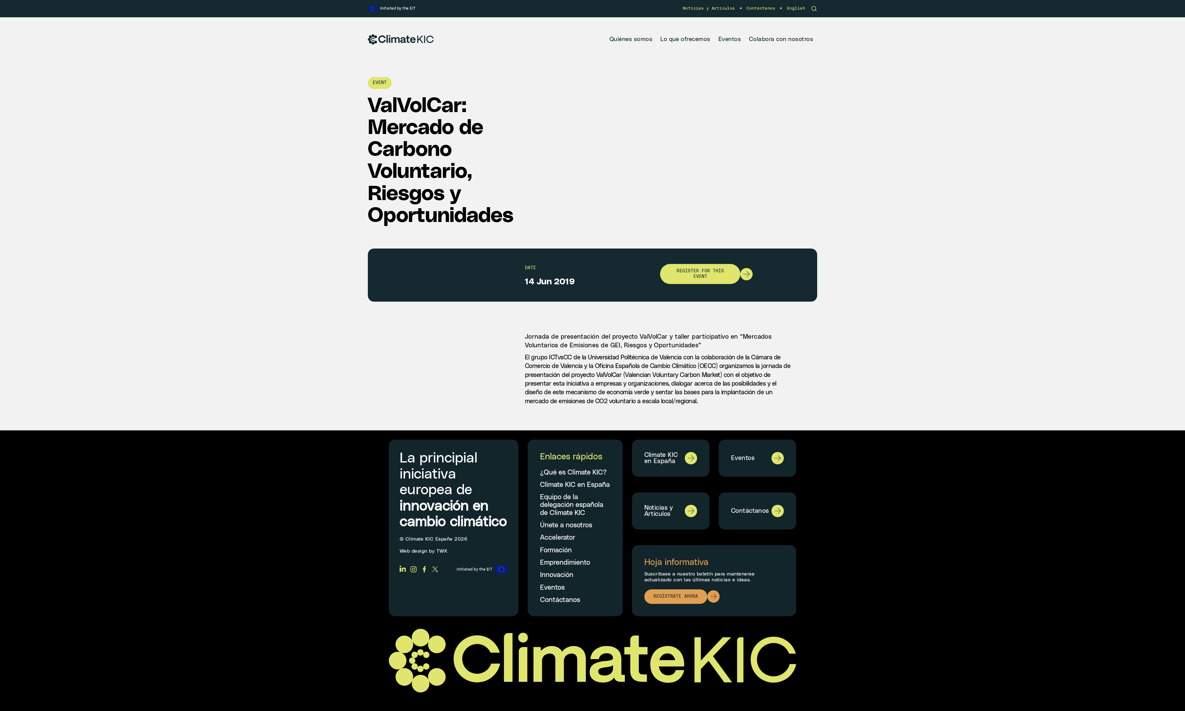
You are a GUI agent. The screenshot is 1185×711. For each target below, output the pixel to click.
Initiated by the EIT (474, 569)
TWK (442, 551)
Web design (413, 551)
